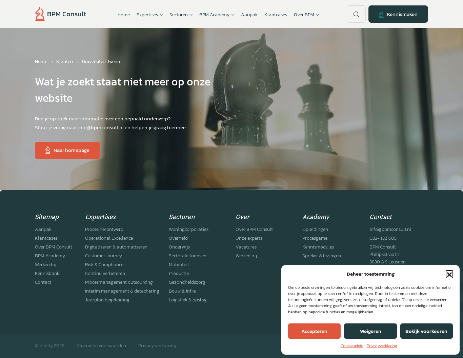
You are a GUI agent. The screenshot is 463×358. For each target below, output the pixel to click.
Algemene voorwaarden (101, 345)
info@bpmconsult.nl (390, 229)
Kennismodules (318, 247)
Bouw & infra (182, 291)
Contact (43, 282)
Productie (179, 273)
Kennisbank (47, 273)
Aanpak (249, 14)
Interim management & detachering (122, 291)
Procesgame (314, 238)
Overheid (178, 238)
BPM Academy (50, 255)
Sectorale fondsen (187, 255)
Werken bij (45, 264)
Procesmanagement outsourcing (119, 282)
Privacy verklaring (157, 345)
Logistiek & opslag (188, 299)
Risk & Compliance (104, 264)
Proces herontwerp (104, 229)
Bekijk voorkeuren (426, 331)
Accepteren (314, 331)
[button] (449, 274)
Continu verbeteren (105, 273)
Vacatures (246, 247)
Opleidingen (315, 229)
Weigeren (370, 331)
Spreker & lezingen (321, 255)
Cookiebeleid (352, 346)
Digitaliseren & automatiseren (116, 247)
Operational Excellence (109, 238)
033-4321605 (383, 238)
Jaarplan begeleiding (107, 299)
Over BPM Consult (53, 247)
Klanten (64, 61)
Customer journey (103, 255)
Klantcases (275, 14)
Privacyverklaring (382, 346)
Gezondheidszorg (187, 282)
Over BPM (304, 14)
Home (124, 14)
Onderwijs (179, 247)
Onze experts (249, 238)
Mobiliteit (179, 264)
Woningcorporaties (188, 229)
